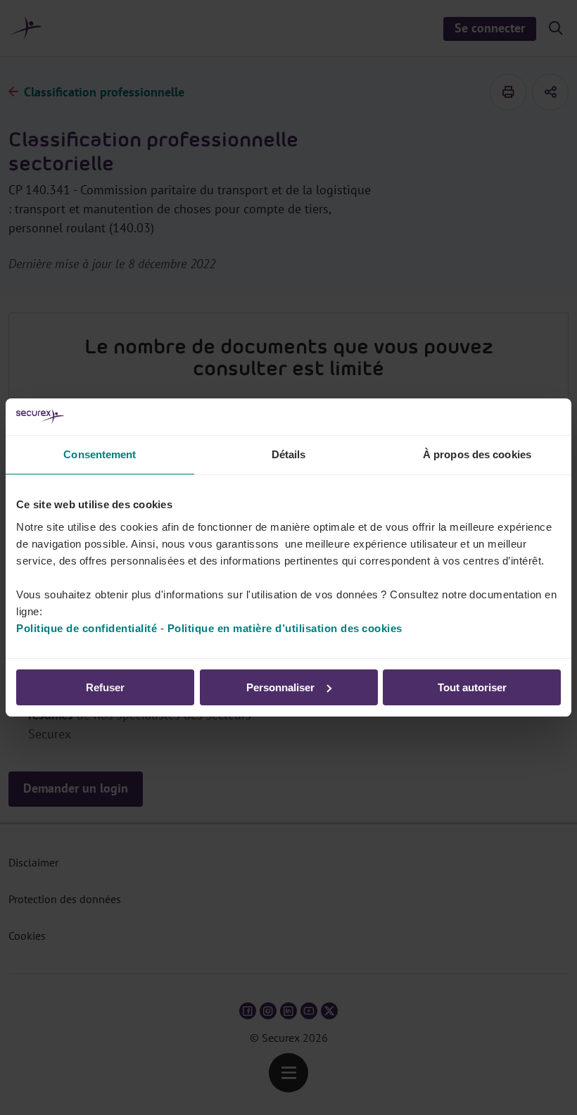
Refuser (105, 687)
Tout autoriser (472, 687)
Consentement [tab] (99, 454)
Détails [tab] (289, 454)
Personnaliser (280, 687)
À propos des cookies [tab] (477, 454)
